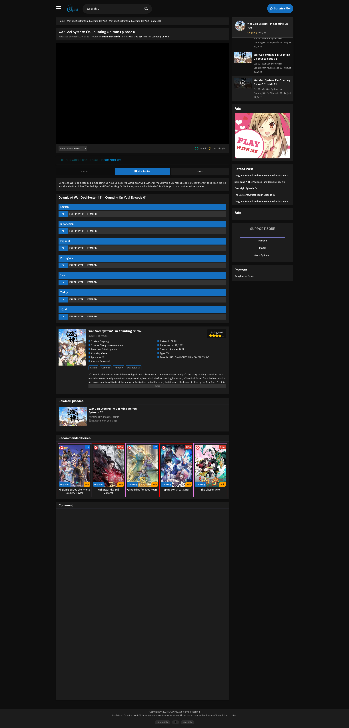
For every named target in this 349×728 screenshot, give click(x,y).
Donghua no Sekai (244, 276)
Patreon (262, 240)
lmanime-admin (111, 36)
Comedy (105, 367)
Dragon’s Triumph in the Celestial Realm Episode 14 (261, 201)
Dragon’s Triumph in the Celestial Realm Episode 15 (261, 175)
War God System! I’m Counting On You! (149, 36)
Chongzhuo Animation (111, 345)
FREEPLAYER (76, 214)
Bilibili (174, 341)
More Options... (262, 255)
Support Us (162, 722)
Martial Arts (133, 367)
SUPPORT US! (112, 160)
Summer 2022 (176, 349)
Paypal (262, 248)
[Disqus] (142, 556)
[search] (146, 9)
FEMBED (92, 214)
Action (93, 367)
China (104, 353)
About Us (187, 722)
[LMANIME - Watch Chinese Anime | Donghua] (73, 11)
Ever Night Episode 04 (246, 188)
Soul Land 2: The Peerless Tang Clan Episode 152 (260, 182)
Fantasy (119, 367)
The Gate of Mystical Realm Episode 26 (254, 194)
